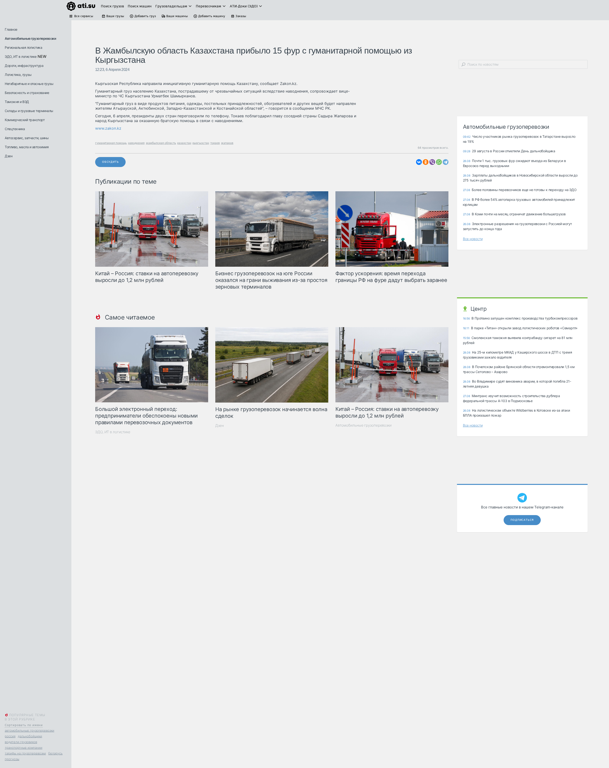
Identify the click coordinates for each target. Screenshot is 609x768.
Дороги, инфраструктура (24, 66)
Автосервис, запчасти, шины (27, 138)
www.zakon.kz (108, 128)
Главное (11, 29)
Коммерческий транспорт (24, 120)
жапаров (227, 143)
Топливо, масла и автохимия (27, 147)
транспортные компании (23, 747)
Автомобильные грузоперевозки (30, 38)
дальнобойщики (30, 736)
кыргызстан (200, 143)
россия (10, 736)
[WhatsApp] (439, 162)
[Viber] (432, 162)
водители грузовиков (21, 742)
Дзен (8, 156)
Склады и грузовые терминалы (29, 111)
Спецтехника (15, 129)
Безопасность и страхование (27, 93)
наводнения (136, 143)
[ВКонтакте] (419, 162)
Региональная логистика (23, 47)
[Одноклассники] (425, 162)
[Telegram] (445, 162)
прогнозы (12, 759)
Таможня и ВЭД (17, 102)
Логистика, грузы (18, 75)
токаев (215, 143)
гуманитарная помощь (111, 143)
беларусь (55, 753)
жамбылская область (161, 143)
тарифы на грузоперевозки (25, 753)
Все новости (473, 239)
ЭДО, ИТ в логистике (21, 56)
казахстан (184, 143)
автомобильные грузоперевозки (29, 730)
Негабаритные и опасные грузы (29, 84)
